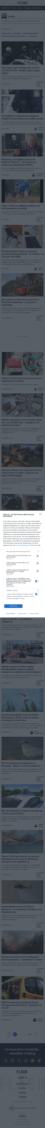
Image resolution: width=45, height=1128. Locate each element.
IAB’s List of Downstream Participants (25, 545)
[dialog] (22, 564)
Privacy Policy (34, 613)
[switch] (37, 556)
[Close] (41, 515)
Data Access (22, 613)
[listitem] (22, 551)
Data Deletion (10, 613)
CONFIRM (13, 606)
